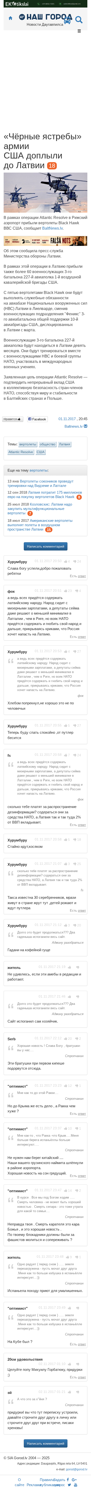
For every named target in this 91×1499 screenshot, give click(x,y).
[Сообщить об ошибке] (85, 426)
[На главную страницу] (10, 18)
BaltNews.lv (52, 228)
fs (81, 890)
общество (47, 444)
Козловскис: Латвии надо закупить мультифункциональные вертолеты (40, 508)
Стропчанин (73, 1056)
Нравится (11, 419)
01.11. (67, 419)
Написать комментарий (45, 546)
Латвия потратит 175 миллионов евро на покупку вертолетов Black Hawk (45, 494)
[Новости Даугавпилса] (45, 17)
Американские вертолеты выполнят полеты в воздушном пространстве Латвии (40, 524)
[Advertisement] (45, 83)
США (40, 452)
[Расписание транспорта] (67, 22)
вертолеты (27, 444)
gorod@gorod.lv (76, 1469)
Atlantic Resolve (20, 452)
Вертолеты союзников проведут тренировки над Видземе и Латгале (41, 483)
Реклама (34, 1485)
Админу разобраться (67, 942)
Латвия (64, 444)
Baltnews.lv (74, 426)
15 (49, 530)
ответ (82, 576)
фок (80, 696)
